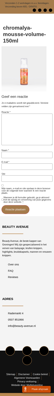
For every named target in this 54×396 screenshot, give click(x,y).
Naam (5, 150)
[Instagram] (45, 10)
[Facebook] (34, 10)
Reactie (6, 112)
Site (3, 174)
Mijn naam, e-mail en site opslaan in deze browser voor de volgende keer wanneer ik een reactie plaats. (26, 190)
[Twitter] (40, 10)
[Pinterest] (50, 10)
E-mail (5, 162)
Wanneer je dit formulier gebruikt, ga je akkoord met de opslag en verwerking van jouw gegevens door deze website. (27, 199)
